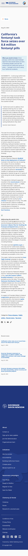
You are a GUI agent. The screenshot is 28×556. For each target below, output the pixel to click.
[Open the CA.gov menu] (24, 3)
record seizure (15, 182)
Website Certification (8, 529)
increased (18, 169)
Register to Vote (7, 487)
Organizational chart (8, 442)
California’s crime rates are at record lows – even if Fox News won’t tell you (13, 341)
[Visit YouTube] (19, 537)
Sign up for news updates (10, 435)
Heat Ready (5, 480)
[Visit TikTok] (11, 537)
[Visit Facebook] (3, 537)
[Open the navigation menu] (3, 3)
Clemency (5, 502)
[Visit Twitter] (15, 537)
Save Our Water (7, 490)
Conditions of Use (7, 519)
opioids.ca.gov (17, 245)
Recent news (10, 318)
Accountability (6, 457)
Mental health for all (8, 468)
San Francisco (5, 210)
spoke (22, 299)
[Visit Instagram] (7, 537)
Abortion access (7, 454)
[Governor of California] (13, 3)
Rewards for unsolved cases (10, 509)
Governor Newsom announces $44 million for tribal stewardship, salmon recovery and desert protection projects (13, 370)
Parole (4, 505)
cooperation (5, 297)
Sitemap (4, 532)
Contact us (5, 432)
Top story (18, 318)
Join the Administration (9, 439)
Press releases (13, 315)
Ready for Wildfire (8, 483)
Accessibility (6, 525)
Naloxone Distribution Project (10, 281)
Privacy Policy (6, 522)
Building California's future (10, 461)
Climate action (6, 464)
